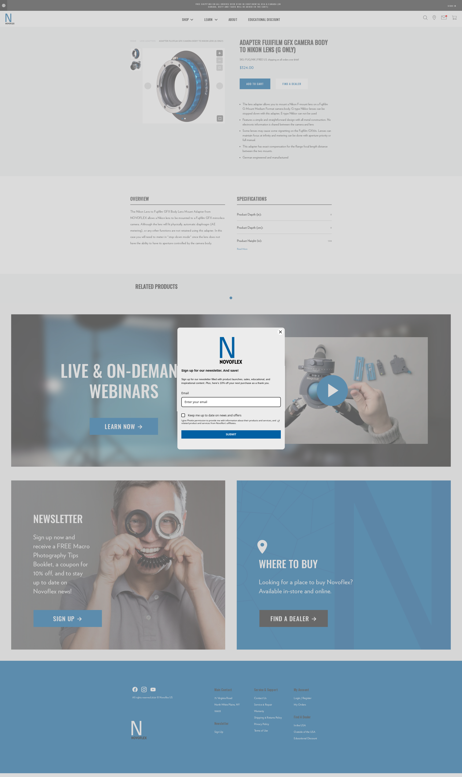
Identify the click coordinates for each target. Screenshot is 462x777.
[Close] (280, 332)
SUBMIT (231, 434)
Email (185, 393)
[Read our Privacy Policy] (278, 421)
